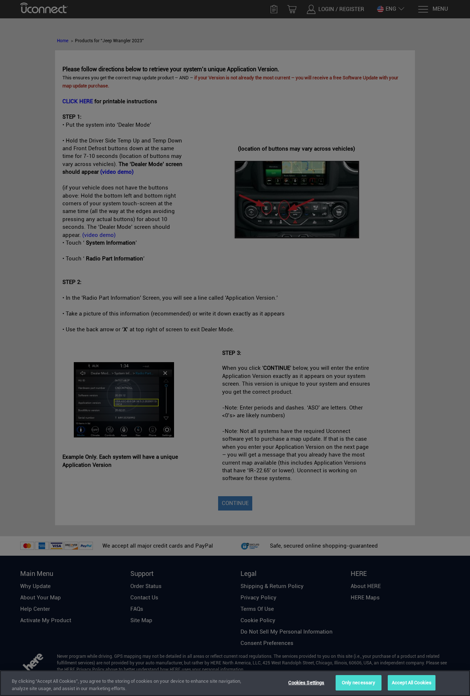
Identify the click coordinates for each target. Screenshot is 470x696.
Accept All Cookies (411, 682)
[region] (235, 683)
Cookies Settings (306, 682)
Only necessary (359, 682)
